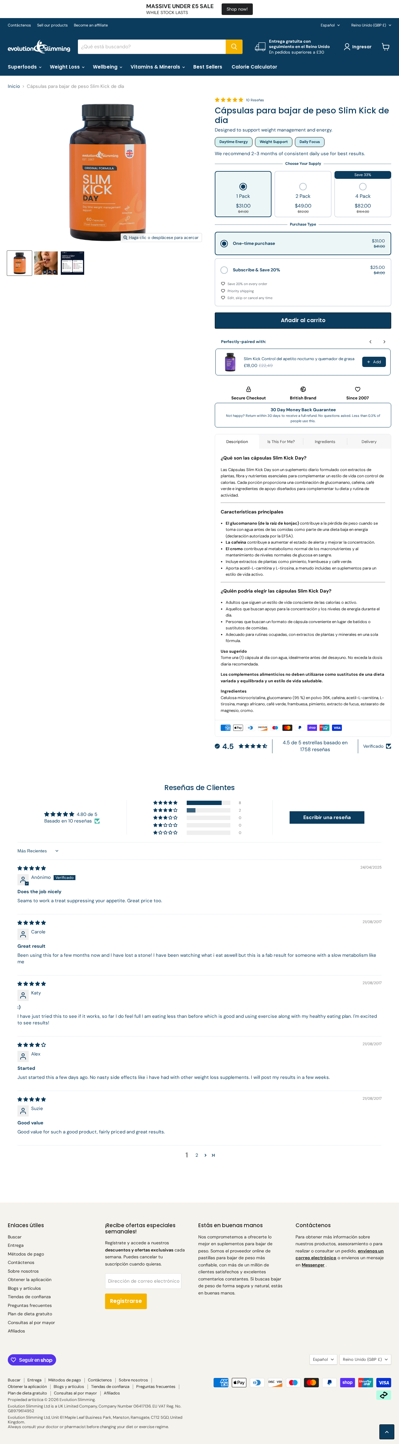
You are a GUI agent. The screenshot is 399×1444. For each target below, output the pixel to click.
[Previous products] (370, 341)
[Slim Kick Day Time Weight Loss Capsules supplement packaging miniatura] (19, 263)
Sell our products (52, 25)
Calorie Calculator (254, 67)
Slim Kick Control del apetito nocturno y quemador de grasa (299, 358)
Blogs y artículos (24, 1288)
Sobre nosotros (23, 1271)
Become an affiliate (91, 25)
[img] (31, 868)
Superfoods (23, 67)
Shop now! (237, 9)
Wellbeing (106, 67)
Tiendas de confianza (29, 1296)
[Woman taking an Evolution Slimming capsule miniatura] (46, 263)
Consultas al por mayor (31, 1322)
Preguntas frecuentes (30, 1305)
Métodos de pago (26, 1254)
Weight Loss (65, 67)
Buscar (15, 1237)
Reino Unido (368, 25)
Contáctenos (19, 25)
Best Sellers (207, 67)
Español (328, 25)
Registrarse (126, 1301)
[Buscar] (234, 47)
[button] (243, 198)
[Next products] (384, 341)
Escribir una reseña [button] (327, 817)
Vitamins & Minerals (156, 67)
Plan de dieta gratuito (30, 1314)
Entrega (16, 1245)
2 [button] (196, 1155)
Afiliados (16, 1331)
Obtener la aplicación (29, 1279)
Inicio (14, 86)
